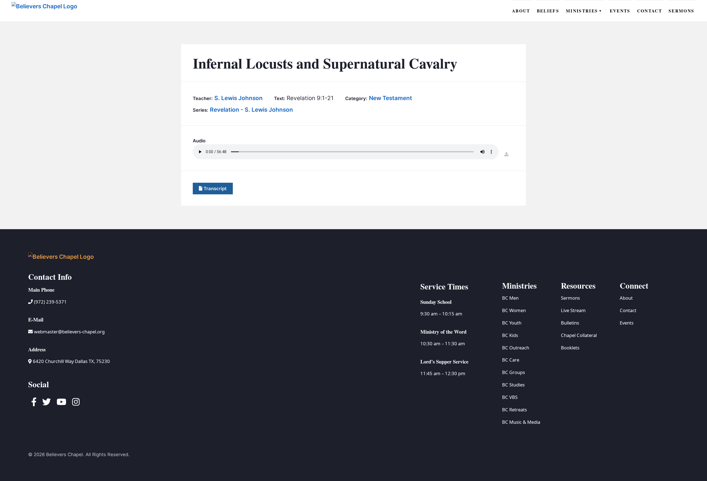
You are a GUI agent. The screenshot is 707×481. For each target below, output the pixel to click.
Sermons (570, 298)
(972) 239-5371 (50, 302)
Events (627, 323)
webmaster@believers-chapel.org (69, 331)
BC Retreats (514, 409)
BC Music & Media (521, 422)
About (626, 298)
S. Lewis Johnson (238, 98)
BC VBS (510, 397)
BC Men (510, 298)
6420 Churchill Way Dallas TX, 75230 (71, 361)
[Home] (46, 10)
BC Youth (511, 323)
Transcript (214, 188)
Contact (628, 310)
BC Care (510, 360)
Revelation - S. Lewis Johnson (251, 109)
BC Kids (510, 335)
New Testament (390, 98)
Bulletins (570, 323)
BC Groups (513, 372)
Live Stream (573, 310)
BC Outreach (515, 347)
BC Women (514, 310)
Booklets (570, 347)
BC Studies (513, 384)
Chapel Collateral (579, 335)
